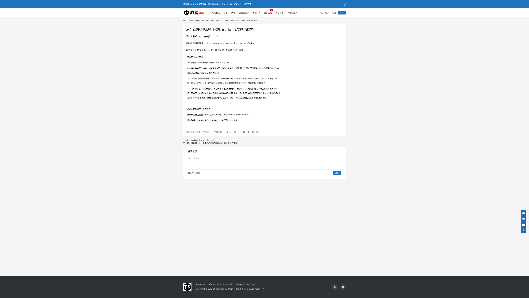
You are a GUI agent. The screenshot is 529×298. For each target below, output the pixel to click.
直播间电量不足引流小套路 (202, 140)
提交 (337, 173)
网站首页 (216, 12)
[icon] (335, 287)
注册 (334, 12)
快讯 (225, 12)
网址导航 (201, 284)
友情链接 (228, 284)
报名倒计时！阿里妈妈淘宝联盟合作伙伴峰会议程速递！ (215, 143)
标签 (240, 284)
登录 (327, 12)
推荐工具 (268, 12)
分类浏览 (243, 12)
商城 (233, 12)
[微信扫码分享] (235, 132)
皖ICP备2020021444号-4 (255, 289)
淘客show (222, 289)
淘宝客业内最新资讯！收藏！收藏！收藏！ (204, 21)
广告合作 (215, 284)
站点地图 (251, 284)
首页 (185, 21)
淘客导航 (279, 12)
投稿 (342, 13)
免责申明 (239, 289)
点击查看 (248, 4)
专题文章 (256, 12)
